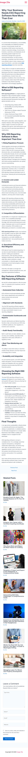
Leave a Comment (6, 21)
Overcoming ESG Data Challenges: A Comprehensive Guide (13, 596)
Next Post (14, 470)
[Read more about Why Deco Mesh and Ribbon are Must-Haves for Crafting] (13, 537)
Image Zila (5, 2)
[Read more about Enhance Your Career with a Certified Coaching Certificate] (13, 513)
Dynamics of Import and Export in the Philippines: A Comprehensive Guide (13, 571)
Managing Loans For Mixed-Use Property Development (12, 670)
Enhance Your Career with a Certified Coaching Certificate (13, 523)
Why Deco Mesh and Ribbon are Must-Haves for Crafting (13, 546)
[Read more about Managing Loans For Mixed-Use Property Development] (13, 661)
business (4, 379)
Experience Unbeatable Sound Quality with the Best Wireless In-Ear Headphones (13, 621)
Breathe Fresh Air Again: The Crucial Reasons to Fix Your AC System (13, 498)
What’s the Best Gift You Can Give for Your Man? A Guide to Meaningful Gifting (13, 646)
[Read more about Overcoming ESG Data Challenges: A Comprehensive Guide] (13, 586)
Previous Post (14, 467)
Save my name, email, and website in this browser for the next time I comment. (14, 732)
